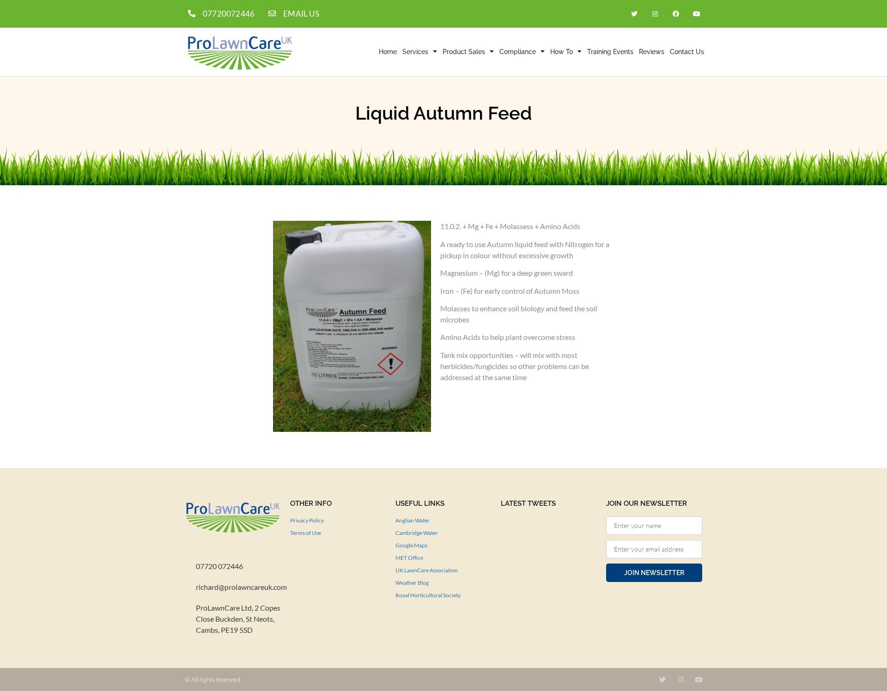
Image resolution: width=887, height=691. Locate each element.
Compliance (517, 51)
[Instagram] (655, 13)
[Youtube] (696, 13)
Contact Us (687, 51)
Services (415, 51)
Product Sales (464, 51)
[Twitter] (634, 13)
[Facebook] (675, 13)
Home (388, 51)
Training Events (610, 51)
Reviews (651, 51)
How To (561, 51)
